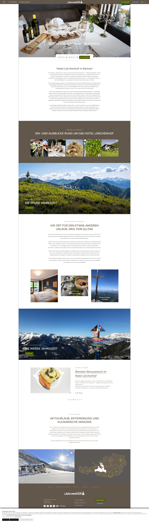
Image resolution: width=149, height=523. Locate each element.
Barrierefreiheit (96, 487)
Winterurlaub (29, 353)
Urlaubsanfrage (78, 505)
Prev (20, 29)
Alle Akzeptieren (6, 519)
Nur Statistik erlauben (14, 519)
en (143, 2)
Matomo (19, 516)
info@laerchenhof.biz (25, 2)
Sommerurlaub (29, 207)
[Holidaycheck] (62, 506)
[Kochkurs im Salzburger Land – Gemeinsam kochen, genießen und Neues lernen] (74, 148)
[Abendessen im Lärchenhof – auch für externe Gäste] (56, 148)
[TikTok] (51, 506)
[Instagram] (48, 506)
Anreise (50, 487)
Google (16, 516)
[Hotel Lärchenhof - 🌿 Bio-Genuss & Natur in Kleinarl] (75, 2)
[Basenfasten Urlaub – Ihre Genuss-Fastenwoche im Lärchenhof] (39, 148)
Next (129, 29)
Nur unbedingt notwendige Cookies (26, 519)
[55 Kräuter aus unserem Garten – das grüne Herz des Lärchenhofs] (92, 148)
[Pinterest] (54, 506)
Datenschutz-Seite (117, 512)
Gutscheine (135, 2)
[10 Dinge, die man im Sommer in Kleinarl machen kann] (109, 148)
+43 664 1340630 (13, 2)
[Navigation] (4, 2)
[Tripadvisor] (57, 506)
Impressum (76, 487)
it (145, 2)
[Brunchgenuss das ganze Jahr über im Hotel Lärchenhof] (45, 379)
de (141, 2)
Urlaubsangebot (125, 2)
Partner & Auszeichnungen (62, 487)
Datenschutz (85, 487)
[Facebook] (45, 506)
